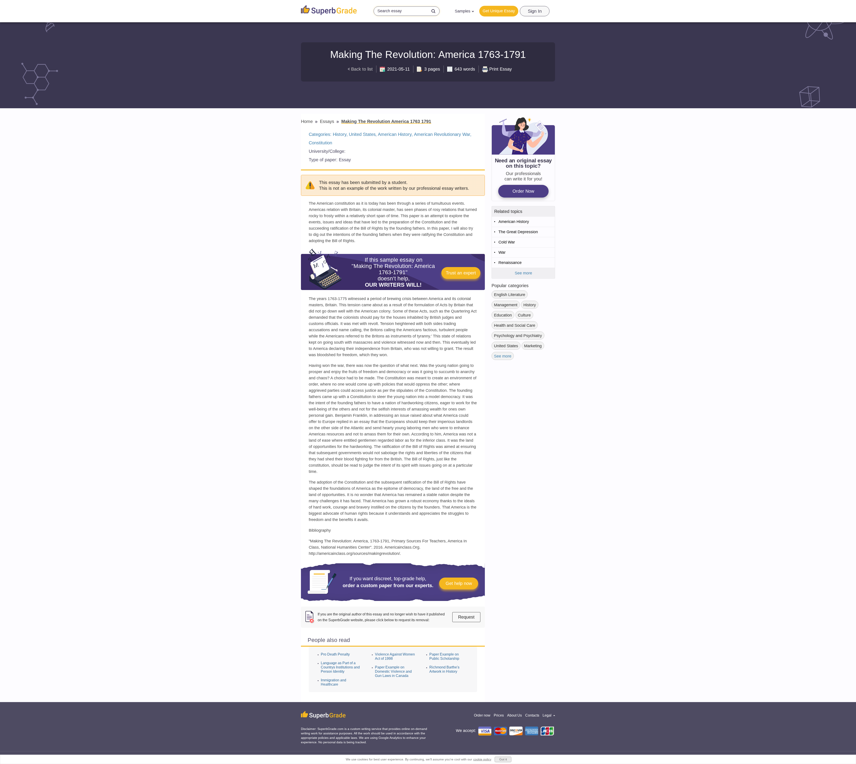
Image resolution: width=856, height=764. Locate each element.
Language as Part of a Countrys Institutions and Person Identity (340, 667)
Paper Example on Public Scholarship (444, 656)
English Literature (509, 294)
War (502, 252)
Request (466, 617)
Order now (482, 715)
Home (307, 121)
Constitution (320, 142)
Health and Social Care (514, 325)
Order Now (523, 191)
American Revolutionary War (442, 134)
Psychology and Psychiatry (518, 335)
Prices (499, 715)
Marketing (533, 346)
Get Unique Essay (499, 11)
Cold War (506, 242)
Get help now (459, 583)
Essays (327, 121)
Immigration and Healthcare (333, 682)
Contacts (532, 715)
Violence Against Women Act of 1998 (395, 656)
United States (362, 134)
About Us (514, 715)
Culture (524, 315)
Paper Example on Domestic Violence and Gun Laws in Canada (393, 671)
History (340, 134)
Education (503, 315)
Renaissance (510, 262)
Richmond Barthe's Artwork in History (444, 669)
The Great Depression (518, 232)
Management (505, 305)
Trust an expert (461, 272)
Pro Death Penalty (335, 654)
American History (395, 134)
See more (523, 273)
